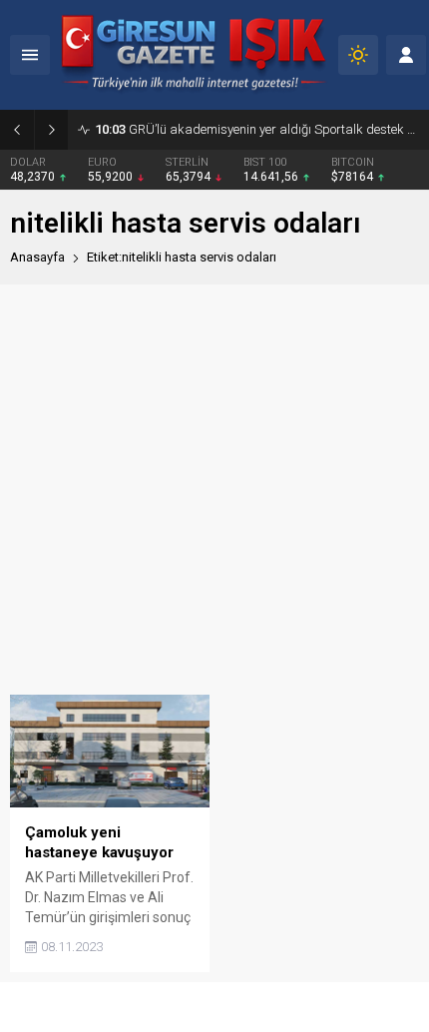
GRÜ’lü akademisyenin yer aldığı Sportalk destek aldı (257, 129)
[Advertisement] (214, 489)
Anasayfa (37, 257)
